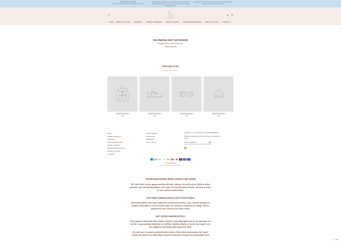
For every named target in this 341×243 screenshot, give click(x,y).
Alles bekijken (170, 70)
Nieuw (111, 22)
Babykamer (138, 22)
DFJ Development (176, 165)
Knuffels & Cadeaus (172, 22)
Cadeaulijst (226, 22)
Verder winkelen (170, 46)
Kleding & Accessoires (123, 22)
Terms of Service (151, 142)
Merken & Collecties (212, 22)
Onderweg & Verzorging (154, 22)
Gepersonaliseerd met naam (192, 22)
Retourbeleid (150, 139)
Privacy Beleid (150, 136)
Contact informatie (151, 133)
